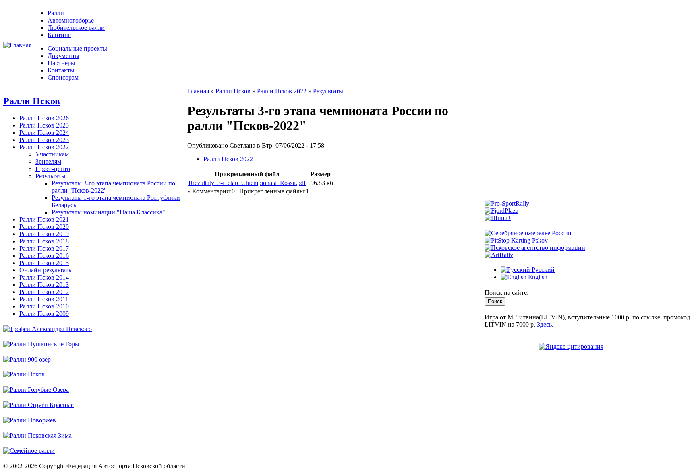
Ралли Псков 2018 (44, 241)
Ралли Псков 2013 (44, 284)
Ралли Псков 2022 (44, 147)
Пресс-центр (52, 168)
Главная (198, 91)
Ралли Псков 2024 (44, 132)
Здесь (544, 324)
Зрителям (48, 161)
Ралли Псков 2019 (44, 233)
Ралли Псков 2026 (44, 118)
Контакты (61, 70)
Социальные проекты (77, 48)
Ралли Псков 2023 (44, 139)
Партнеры (61, 63)
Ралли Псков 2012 (44, 291)
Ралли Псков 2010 (44, 306)
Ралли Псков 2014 (44, 277)
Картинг (59, 34)
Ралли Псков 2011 (43, 299)
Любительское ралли (76, 27)
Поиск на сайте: (507, 292)
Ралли (56, 13)
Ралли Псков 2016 (44, 255)
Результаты (50, 176)
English (536, 277)
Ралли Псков (31, 101)
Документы (63, 55)
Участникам (52, 154)
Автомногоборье (71, 20)
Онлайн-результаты (46, 270)
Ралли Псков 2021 (44, 219)
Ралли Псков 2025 (44, 125)
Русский (542, 269)
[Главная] (17, 45)
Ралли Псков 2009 (44, 313)
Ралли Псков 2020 (44, 226)
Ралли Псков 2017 (44, 248)
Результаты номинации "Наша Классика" (108, 212)
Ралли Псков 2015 (44, 262)
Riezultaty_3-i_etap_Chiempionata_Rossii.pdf (247, 182)
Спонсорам (63, 77)
